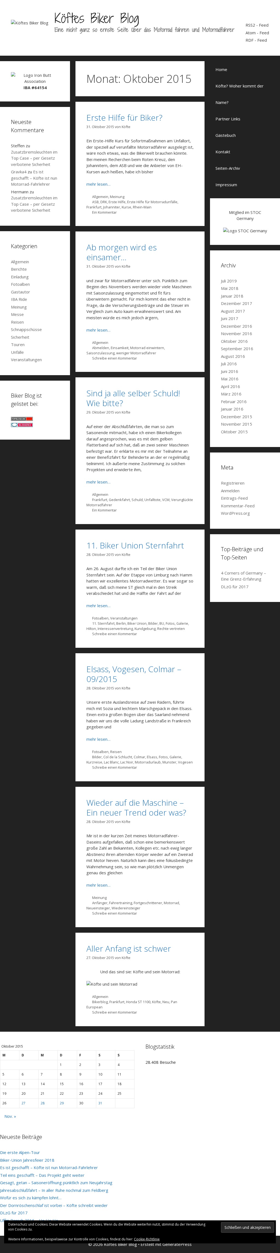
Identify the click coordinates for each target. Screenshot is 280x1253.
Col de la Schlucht (117, 756)
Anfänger (99, 902)
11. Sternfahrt (103, 623)
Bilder (153, 623)
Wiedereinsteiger (126, 908)
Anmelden (230, 490)
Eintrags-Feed (234, 498)
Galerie (182, 623)
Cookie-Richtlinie (147, 1239)
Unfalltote (152, 499)
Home (221, 69)
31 (100, 1103)
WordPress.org (235, 513)
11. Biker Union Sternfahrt (135, 545)
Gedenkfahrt (119, 499)
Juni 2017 (229, 318)
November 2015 (236, 424)
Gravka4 (19, 171)
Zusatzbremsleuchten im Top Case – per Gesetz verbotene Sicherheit (34, 158)
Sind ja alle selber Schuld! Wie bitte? (133, 398)
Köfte (156, 1001)
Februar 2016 (234, 401)
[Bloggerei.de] (22, 425)
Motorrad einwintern (147, 347)
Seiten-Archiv (227, 168)
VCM (166, 499)
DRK (103, 201)
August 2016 (233, 356)
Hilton (91, 628)
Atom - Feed (257, 32)
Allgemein (100, 196)
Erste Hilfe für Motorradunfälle (152, 201)
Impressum (226, 184)
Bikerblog (100, 1001)
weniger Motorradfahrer (136, 352)
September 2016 (237, 348)
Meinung (117, 196)
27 (23, 1103)
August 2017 (233, 311)
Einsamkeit (120, 347)
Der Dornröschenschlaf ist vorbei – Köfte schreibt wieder (54, 1205)
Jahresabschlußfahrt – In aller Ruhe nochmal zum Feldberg (54, 1190)
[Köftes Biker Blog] (29, 22)
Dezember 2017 (236, 303)
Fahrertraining (120, 902)
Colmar (139, 756)
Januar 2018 (232, 296)
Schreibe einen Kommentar (114, 358)
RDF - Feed (256, 40)
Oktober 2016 (234, 341)
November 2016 (236, 333)
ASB (95, 201)
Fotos (170, 623)
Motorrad (171, 902)
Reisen (116, 751)
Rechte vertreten (171, 628)
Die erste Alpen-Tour (20, 1152)
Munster (169, 762)
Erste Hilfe (117, 201)
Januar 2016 (232, 409)
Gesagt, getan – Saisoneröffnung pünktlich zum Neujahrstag (56, 1182)
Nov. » (10, 1116)
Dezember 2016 (236, 326)
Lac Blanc (111, 762)
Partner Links (227, 118)
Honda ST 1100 (138, 1001)
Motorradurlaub (148, 762)
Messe (17, 314)
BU (161, 623)
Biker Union (137, 623)
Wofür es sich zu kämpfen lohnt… (31, 1197)
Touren (18, 344)
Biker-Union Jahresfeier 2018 (27, 1160)
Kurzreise (94, 762)
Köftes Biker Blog (97, 18)
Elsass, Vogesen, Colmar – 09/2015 (133, 674)
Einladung (20, 276)
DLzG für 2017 (235, 586)
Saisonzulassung (100, 352)
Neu (165, 1001)
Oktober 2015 (234, 431)
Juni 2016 (229, 371)
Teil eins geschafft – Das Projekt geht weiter (42, 1175)
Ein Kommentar (104, 212)
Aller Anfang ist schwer (128, 948)
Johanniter (111, 207)
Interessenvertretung (115, 628)
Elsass (152, 756)
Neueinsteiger (98, 908)
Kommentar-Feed (238, 505)
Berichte (19, 269)
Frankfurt (93, 207)
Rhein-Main (142, 207)
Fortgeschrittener (148, 902)
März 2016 (231, 394)
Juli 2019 (229, 281)
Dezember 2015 (236, 416)
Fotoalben (100, 618)
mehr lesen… (98, 184)
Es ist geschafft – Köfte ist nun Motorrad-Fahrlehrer (34, 178)
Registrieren (232, 483)
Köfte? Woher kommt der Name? (239, 94)
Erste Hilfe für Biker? (124, 117)
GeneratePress (177, 1244)
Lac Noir (126, 762)
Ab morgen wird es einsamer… (121, 252)
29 (62, 1103)
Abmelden (100, 347)
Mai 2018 (229, 288)
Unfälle (17, 352)
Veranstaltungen (124, 618)
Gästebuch (225, 135)
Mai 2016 (229, 378)
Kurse (126, 207)
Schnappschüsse (26, 329)
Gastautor (20, 292)
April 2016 (230, 386)
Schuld (137, 499)
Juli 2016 (229, 363)
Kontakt (222, 151)
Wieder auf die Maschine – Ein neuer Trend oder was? (136, 807)
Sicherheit (20, 337)
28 (43, 1103)
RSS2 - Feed (257, 25)
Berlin (121, 623)
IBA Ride (19, 299)
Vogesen (185, 762)
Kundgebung (145, 628)
